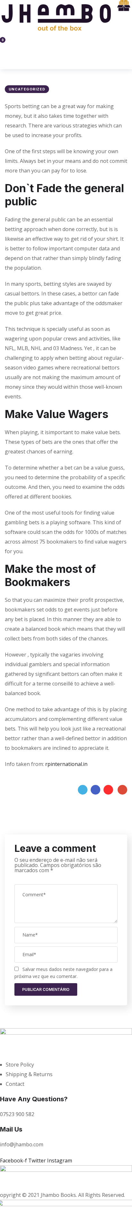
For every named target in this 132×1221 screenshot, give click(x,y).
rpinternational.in (66, 764)
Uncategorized (27, 89)
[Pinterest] (108, 790)
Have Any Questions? (34, 1099)
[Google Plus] (122, 790)
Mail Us (11, 1129)
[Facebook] (95, 790)
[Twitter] (82, 790)
